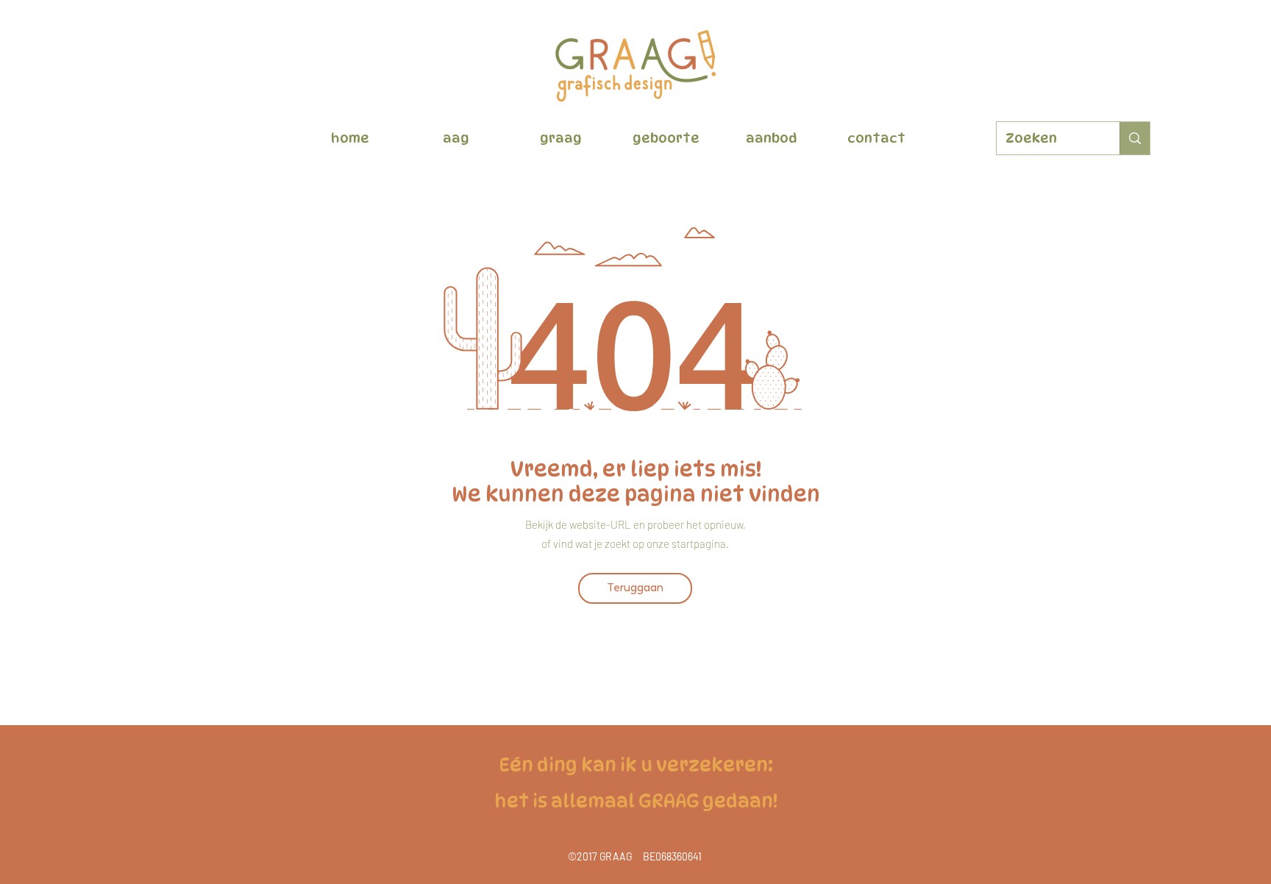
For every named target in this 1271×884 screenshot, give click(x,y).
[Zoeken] (1134, 138)
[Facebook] (936, 139)
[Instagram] (958, 139)
